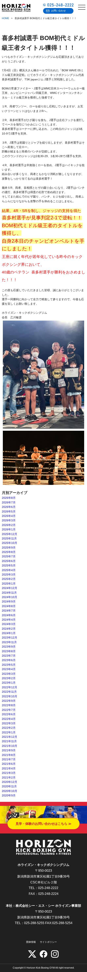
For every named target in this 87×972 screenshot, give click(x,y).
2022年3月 (9, 723)
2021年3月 (9, 772)
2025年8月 (9, 552)
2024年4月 (9, 619)
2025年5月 (9, 565)
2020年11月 (9, 786)
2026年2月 (9, 525)
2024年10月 (9, 597)
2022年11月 (9, 691)
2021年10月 (9, 745)
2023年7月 (9, 655)
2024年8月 (9, 606)
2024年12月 (9, 588)
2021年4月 (9, 768)
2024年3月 (9, 624)
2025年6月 (9, 561)
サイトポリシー (48, 942)
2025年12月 (9, 534)
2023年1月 (9, 682)
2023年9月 (9, 646)
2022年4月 (9, 718)
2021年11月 (9, 741)
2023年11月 (9, 642)
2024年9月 (9, 601)
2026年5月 (9, 511)
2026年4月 (9, 516)
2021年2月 (9, 777)
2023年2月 (9, 678)
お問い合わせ (58, 10)
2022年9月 (9, 700)
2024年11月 (9, 592)
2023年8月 (9, 651)
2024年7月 (9, 610)
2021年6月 (9, 763)
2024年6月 (9, 615)
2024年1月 (9, 633)
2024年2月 (9, 628)
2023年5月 (9, 664)
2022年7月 (9, 709)
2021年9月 (9, 750)
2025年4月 (9, 570)
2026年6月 (9, 506)
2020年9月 (9, 795)
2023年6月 (9, 660)
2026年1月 (9, 529)
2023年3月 (9, 673)
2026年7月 (9, 502)
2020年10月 (9, 791)
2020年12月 (9, 782)
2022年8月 (9, 705)
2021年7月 (9, 759)
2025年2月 (9, 579)
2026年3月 (9, 520)
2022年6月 (9, 714)
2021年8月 (9, 755)
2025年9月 (9, 547)
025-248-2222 (48, 888)
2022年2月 (9, 727)
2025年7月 (9, 556)
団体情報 (31, 942)
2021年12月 (9, 736)
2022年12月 (9, 687)
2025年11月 (9, 538)
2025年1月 (9, 583)
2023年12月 (9, 637)
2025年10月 (9, 542)
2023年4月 (9, 669)
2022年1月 (9, 732)
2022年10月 (9, 696)
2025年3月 (9, 574)
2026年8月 (9, 497)
